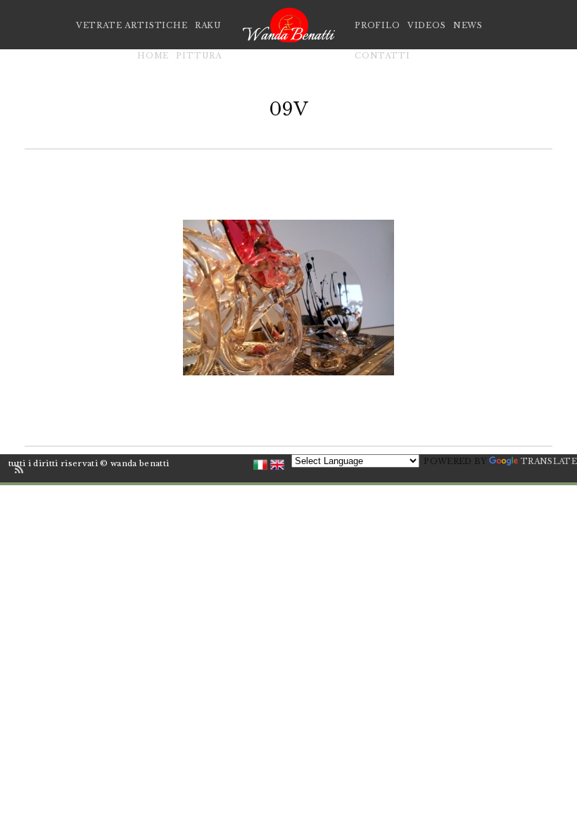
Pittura (199, 56)
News (468, 25)
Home (153, 56)
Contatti (382, 56)
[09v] (288, 297)
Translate (549, 461)
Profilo (377, 25)
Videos (426, 25)
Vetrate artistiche (132, 25)
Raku (208, 25)
